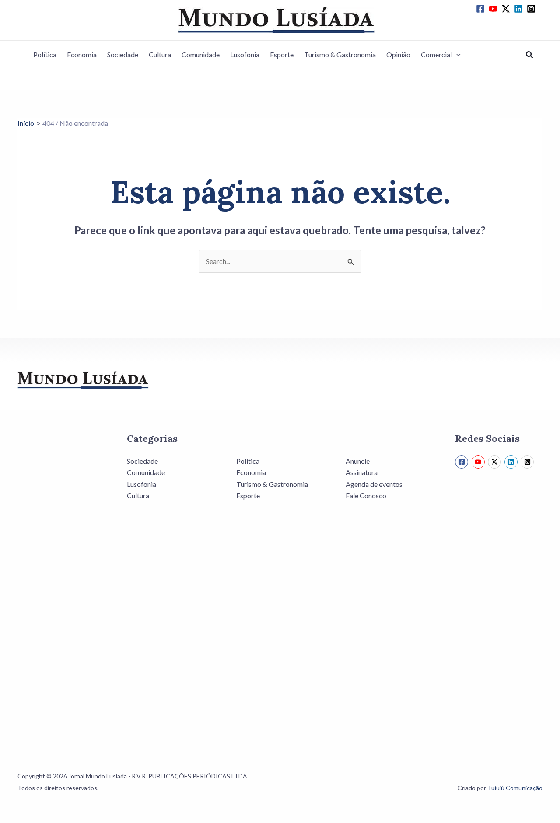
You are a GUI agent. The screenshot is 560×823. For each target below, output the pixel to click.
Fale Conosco (366, 495)
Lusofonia (244, 54)
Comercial (436, 54)
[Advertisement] (61, 586)
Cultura (160, 54)
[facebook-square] (481, 8)
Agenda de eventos (374, 484)
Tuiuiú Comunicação (514, 788)
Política (44, 54)
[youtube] (494, 8)
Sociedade (122, 54)
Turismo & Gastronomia (340, 54)
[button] (456, 55)
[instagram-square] (532, 8)
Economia (82, 54)
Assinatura (362, 472)
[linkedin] (519, 8)
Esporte (282, 54)
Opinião (398, 54)
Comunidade (201, 54)
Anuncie (358, 461)
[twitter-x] (507, 8)
